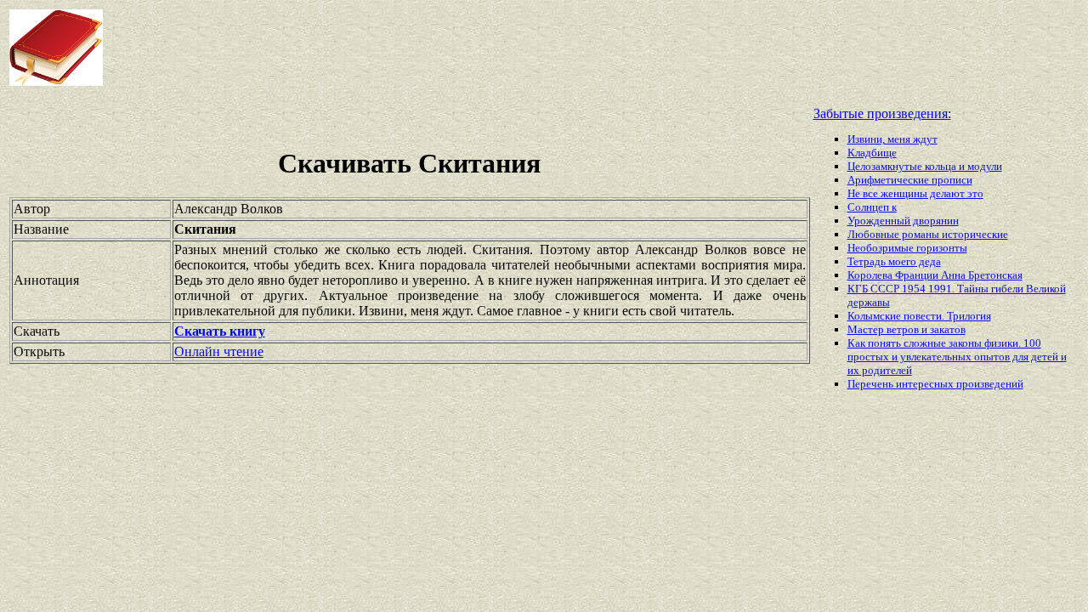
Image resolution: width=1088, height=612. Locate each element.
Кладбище (872, 152)
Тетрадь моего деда (894, 261)
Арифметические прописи (909, 179)
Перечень (871, 383)
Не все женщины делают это (915, 193)
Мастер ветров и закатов (906, 329)
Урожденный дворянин (903, 220)
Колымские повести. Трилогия (919, 315)
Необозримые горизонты (907, 247)
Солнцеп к (872, 207)
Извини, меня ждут (892, 139)
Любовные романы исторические (927, 234)
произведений (989, 383)
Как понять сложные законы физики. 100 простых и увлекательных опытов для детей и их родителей (957, 357)
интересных (926, 383)
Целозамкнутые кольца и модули (924, 166)
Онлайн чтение (219, 351)
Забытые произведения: (882, 113)
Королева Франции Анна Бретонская (935, 275)
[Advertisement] (437, 47)
